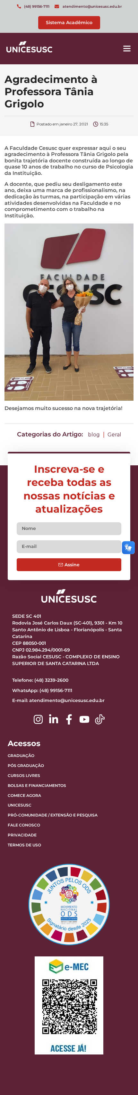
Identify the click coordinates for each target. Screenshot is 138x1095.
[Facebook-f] (69, 719)
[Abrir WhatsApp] (122, 1079)
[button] (127, 48)
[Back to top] (117, 1050)
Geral (114, 435)
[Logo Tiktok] (100, 719)
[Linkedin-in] (53, 719)
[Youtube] (84, 719)
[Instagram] (38, 719)
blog (94, 435)
